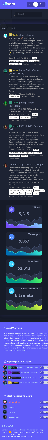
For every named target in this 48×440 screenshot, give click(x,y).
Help (41, 430)
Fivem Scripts (20, 120)
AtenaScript (13, 94)
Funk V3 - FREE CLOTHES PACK (29, 382)
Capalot (12, 412)
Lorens (12, 407)
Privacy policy (32, 430)
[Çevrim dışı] (3, 366)
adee (11, 114)
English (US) (8, 426)
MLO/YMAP (28, 196)
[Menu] (4, 14)
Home (4, 432)
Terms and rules (18, 430)
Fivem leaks (21, 350)
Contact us (6, 430)
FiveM (40, 64)
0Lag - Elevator (24, 34)
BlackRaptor (14, 417)
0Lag (11, 58)
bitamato (24, 295)
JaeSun (11, 149)
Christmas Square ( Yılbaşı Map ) (26, 164)
